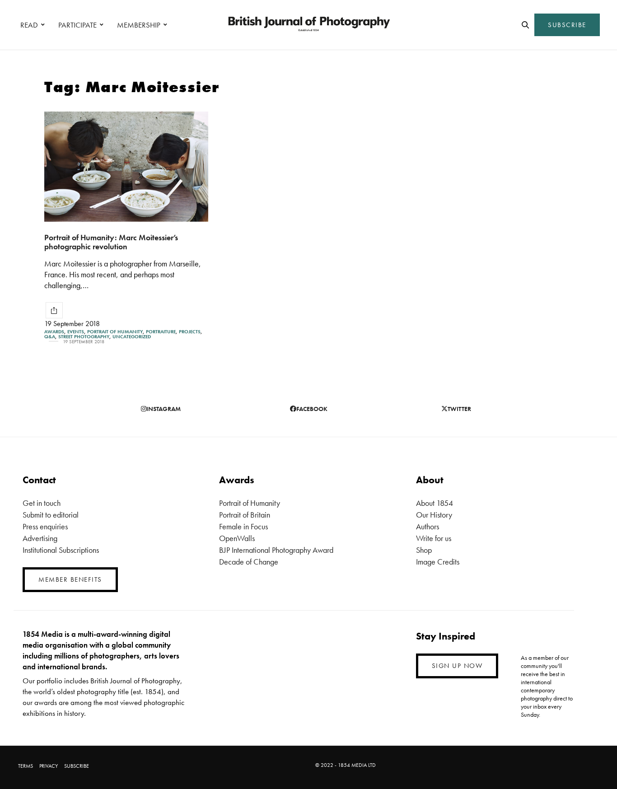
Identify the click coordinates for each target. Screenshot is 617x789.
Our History (434, 514)
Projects (190, 331)
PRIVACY (48, 766)
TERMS (25, 766)
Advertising (40, 538)
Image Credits (437, 561)
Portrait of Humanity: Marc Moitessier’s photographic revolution (111, 242)
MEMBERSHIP (138, 25)
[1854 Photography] (308, 24)
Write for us (433, 538)
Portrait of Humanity (115, 331)
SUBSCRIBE (567, 24)
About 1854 (434, 503)
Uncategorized (131, 336)
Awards (54, 331)
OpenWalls (237, 538)
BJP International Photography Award (276, 550)
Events (75, 331)
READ (29, 25)
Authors (427, 526)
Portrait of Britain (244, 514)
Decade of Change (248, 561)
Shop (424, 550)
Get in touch (42, 503)
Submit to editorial (51, 514)
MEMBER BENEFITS (70, 579)
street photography (83, 336)
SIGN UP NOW (457, 665)
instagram (163, 409)
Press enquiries (45, 526)
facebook (311, 409)
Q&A (49, 336)
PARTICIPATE (77, 25)
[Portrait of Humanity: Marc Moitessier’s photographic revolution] (126, 167)
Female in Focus (243, 526)
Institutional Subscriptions (61, 550)
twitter (459, 409)
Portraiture (161, 331)
